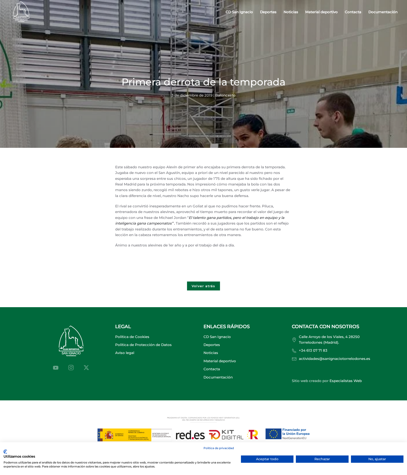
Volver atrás (203, 286)
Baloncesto (225, 95)
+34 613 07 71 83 (313, 350)
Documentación (383, 12)
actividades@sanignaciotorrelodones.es (334, 358)
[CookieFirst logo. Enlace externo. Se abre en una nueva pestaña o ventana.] (5, 452)
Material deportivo (321, 12)
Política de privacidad (219, 448)
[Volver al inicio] (21, 12)
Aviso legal (124, 352)
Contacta (353, 12)
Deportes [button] (268, 12)
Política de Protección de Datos (143, 344)
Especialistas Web (346, 380)
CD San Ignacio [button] (239, 12)
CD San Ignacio (217, 336)
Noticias (291, 12)
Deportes (212, 344)
